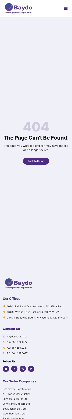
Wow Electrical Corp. (14, 413)
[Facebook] (6, 369)
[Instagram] (23, 369)
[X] (14, 369)
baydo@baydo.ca (17, 336)
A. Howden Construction (16, 393)
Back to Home (36, 161)
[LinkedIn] (31, 369)
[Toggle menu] (65, 8)
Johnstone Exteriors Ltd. (17, 403)
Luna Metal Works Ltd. (15, 398)
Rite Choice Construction (17, 388)
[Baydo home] (18, 8)
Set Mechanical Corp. (15, 408)
